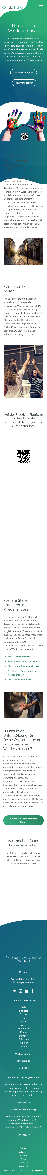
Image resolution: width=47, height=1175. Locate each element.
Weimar (24, 1042)
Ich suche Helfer (24, 82)
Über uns (23, 1148)
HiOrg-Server (23, 1067)
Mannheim (23, 1028)
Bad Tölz (23, 1010)
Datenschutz (23, 1166)
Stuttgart (23, 1035)
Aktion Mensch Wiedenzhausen (23, 666)
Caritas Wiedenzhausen (20, 679)
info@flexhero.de (25, 982)
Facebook (32, 991)
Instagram (20, 991)
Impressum (23, 1162)
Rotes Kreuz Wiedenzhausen (22, 661)
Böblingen (23, 1039)
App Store (23, 442)
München (23, 1032)
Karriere (23, 1155)
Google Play (23, 435)
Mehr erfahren (23, 1102)
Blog (23, 1145)
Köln (23, 1021)
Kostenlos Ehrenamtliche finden (23, 820)
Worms (23, 1046)
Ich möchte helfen (23, 72)
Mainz (23, 1025)
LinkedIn (26, 991)
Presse (23, 1159)
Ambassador (23, 1152)
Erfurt (23, 1018)
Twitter (14, 991)
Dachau (23, 1014)
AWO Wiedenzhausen (19, 656)
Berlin (24, 1007)
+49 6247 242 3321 (26, 979)
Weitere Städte (22, 1053)
